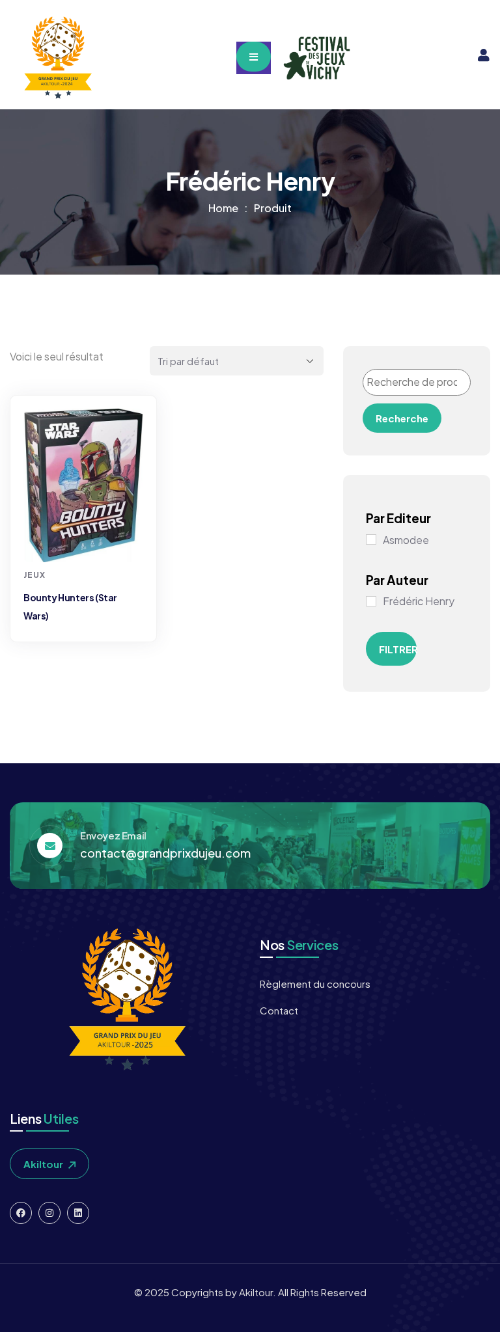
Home (223, 208)
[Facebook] (21, 1213)
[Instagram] (49, 1213)
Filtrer (398, 649)
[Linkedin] (78, 1213)
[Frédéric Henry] (371, 601)
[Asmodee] (371, 539)
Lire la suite (84, 538)
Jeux (34, 575)
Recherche (402, 418)
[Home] (57, 58)
